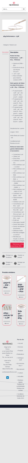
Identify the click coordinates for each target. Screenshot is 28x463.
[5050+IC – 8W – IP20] (6, 278)
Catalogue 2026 (21, 359)
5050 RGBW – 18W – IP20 (21, 288)
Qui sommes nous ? (20, 364)
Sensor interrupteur (18, 224)
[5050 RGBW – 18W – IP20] (21, 279)
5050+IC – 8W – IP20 (6, 285)
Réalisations (20, 354)
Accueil (20, 343)
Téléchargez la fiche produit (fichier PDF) (17, 245)
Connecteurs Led (18, 154)
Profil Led (16, 220)
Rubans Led (13, 45)
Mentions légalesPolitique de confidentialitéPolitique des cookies (20, 385)
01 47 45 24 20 (9, 357)
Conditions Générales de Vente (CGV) (20, 396)
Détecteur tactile (18, 230)
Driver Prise (16, 158)
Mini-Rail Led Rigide (18, 241)
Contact (20, 373)
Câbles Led (16, 156)
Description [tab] (5, 52)
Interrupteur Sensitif (18, 222)
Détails (7, 293)
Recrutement (20, 369)
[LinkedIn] (7, 377)
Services (20, 347)
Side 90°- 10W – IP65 (20, 314)
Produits (20, 350)
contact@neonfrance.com (9, 372)
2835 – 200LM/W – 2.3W (8, 315)
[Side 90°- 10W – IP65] (21, 306)
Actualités (20, 376)
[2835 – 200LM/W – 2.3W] (6, 307)
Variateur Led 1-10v (18, 201)
